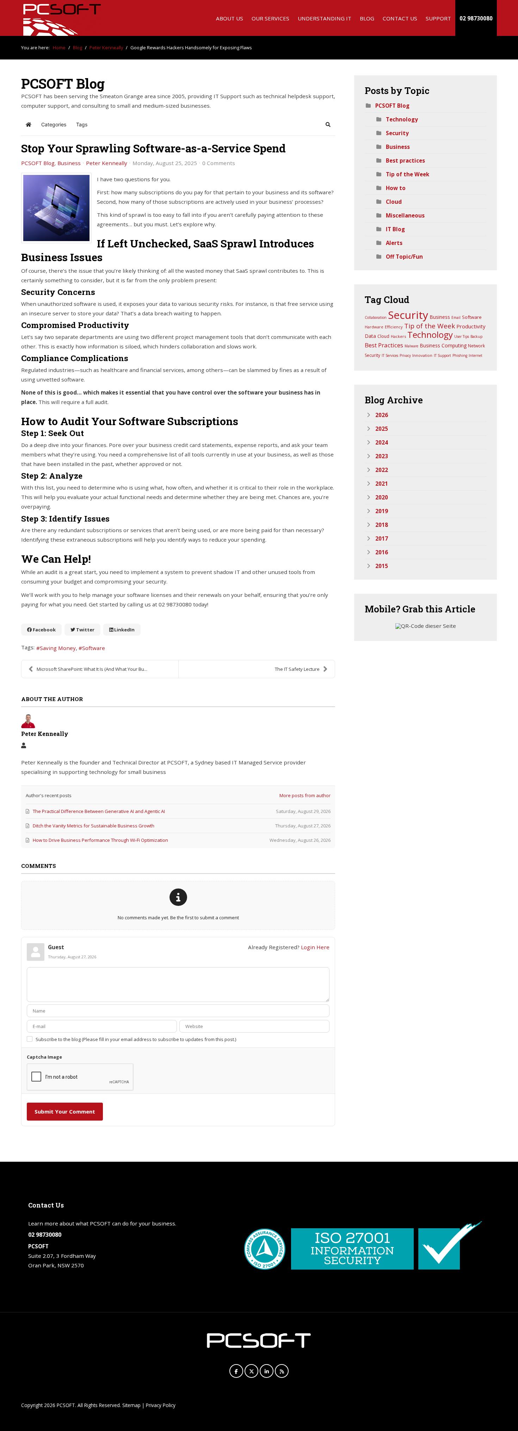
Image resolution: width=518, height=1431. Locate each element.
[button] (328, 124)
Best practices (405, 160)
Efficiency (394, 326)
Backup (476, 336)
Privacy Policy (160, 1405)
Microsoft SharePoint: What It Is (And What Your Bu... (92, 669)
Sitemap (131, 1405)
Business (69, 163)
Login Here (315, 947)
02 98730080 (476, 18)
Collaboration (376, 317)
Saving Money (58, 647)
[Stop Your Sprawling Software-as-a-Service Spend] (56, 208)
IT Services (390, 355)
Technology (402, 119)
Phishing (459, 355)
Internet (475, 355)
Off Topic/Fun (404, 256)
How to (396, 187)
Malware (411, 345)
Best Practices (384, 345)
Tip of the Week (407, 174)
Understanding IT (324, 18)
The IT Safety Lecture (297, 669)
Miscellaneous (405, 215)
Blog (367, 18)
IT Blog (395, 229)
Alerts (394, 242)
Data (370, 336)
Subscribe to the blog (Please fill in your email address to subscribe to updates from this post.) (136, 1039)
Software (93, 647)
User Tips (461, 336)
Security (397, 133)
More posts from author (305, 795)
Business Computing (443, 345)
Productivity (471, 326)
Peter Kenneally (106, 162)
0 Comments (218, 162)
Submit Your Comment (65, 1111)
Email (456, 317)
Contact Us (400, 18)
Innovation (422, 355)
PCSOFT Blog (38, 163)
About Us (229, 18)
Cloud (394, 201)
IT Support (442, 355)
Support (438, 18)
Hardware (374, 326)
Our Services (270, 18)
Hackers (398, 336)
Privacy (405, 355)
